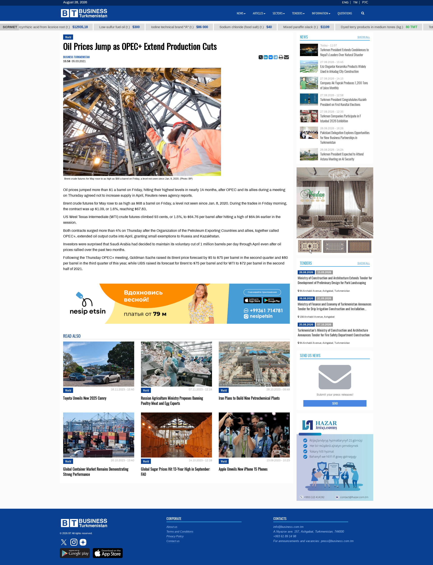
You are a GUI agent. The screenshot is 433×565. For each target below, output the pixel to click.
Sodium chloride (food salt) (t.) (217, 27)
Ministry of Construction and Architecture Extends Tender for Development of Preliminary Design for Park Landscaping (335, 280)
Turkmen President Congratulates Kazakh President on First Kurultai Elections (343, 102)
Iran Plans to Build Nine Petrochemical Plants (249, 398)
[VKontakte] (271, 57)
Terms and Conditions (179, 531)
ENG (345, 2)
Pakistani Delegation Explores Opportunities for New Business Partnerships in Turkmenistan (344, 137)
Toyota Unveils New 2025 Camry (84, 398)
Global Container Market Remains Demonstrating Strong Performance (95, 472)
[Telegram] (276, 57)
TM (355, 2)
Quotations (345, 13)
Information (320, 13)
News (304, 37)
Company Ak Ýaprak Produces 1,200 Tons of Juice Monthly (344, 85)
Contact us (173, 541)
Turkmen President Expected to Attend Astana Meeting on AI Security (342, 156)
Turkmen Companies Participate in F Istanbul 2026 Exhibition (340, 118)
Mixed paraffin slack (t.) (278, 27)
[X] (261, 57)
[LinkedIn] (266, 57)
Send (335, 403)
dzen (82, 542)
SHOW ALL (363, 37)
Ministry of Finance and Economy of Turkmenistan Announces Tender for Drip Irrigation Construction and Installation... (334, 306)
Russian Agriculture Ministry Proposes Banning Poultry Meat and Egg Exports (172, 401)
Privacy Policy (175, 536)
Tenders (306, 263)
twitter (64, 542)
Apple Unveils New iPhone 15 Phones (243, 469)
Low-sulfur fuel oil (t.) (91, 27)
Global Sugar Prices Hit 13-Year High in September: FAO (175, 472)
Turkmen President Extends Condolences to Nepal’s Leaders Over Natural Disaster (344, 52)
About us (171, 527)
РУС (365, 2)
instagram (73, 542)
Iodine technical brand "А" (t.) (150, 27)
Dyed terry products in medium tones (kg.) (350, 27)
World (68, 37)
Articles (258, 13)
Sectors (278, 13)
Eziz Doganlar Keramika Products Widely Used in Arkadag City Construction (343, 69)
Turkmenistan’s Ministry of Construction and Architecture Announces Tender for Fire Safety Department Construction (334, 332)
